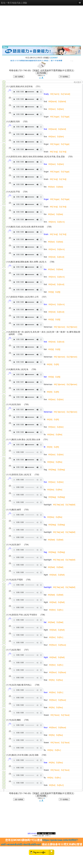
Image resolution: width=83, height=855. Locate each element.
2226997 (54, 57)
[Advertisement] (41, 29)
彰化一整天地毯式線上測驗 (14, 2)
